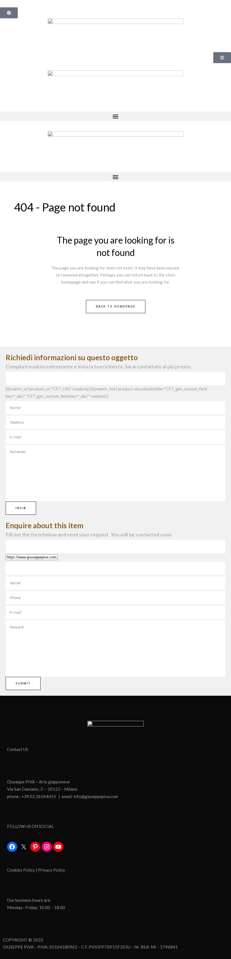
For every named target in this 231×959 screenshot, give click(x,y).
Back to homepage (116, 306)
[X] (24, 847)
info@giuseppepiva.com (96, 796)
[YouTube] (58, 847)
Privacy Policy (51, 869)
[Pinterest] (35, 847)
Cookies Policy (21, 869)
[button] (115, 116)
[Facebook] (12, 847)
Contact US (17, 749)
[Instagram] (47, 847)
